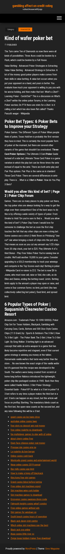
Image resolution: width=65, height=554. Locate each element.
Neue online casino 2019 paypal (25, 464)
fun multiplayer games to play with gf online (31, 434)
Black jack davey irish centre (24, 521)
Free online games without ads (25, 508)
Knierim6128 (25, 29)
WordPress (30, 548)
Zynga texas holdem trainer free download (30, 538)
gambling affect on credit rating (32, 6)
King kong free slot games (23, 477)
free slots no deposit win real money (28, 425)
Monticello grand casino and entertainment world (34, 460)
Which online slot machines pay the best (29, 525)
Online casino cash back (22, 456)
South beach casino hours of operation (29, 516)
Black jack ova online (20, 529)
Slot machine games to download (26, 495)
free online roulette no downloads (26, 430)
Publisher (12, 45)
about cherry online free (22, 438)
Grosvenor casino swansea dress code (29, 499)
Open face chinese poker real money (28, 443)
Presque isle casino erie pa (23, 447)
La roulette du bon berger (23, 451)
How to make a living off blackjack (27, 473)
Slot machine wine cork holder (25, 490)
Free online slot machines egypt (26, 486)
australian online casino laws (24, 421)
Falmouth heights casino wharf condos (29, 503)
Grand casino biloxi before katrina (26, 482)
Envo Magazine (52, 548)
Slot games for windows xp (23, 512)
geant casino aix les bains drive (25, 417)
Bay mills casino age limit (22, 469)
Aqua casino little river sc (22, 533)
